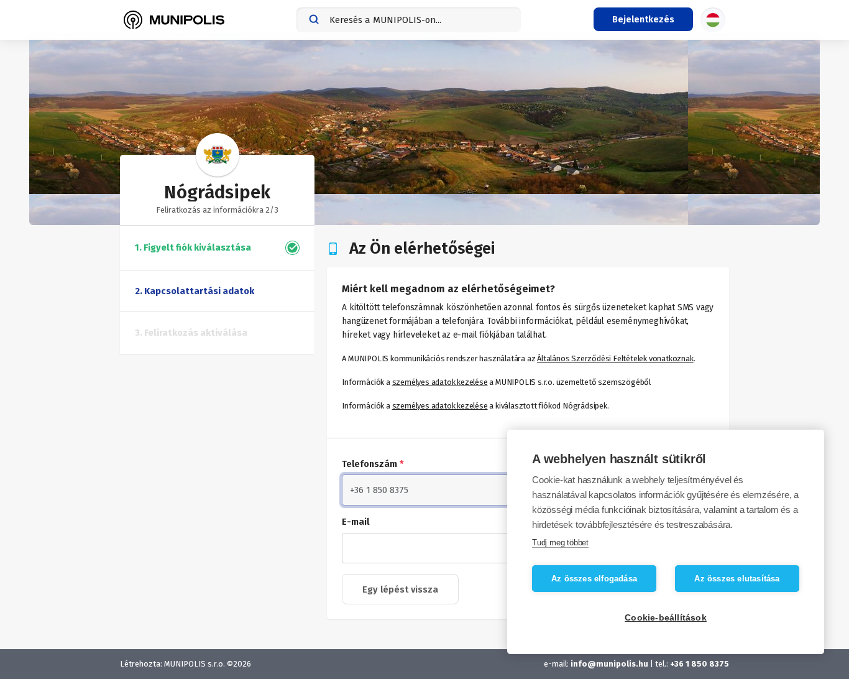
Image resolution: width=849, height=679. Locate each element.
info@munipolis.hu (609, 663)
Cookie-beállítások (666, 617)
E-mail (355, 521)
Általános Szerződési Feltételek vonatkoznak (615, 358)
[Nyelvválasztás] (712, 19)
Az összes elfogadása (594, 578)
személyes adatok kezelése (440, 382)
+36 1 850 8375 (699, 663)
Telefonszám (373, 463)
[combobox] (408, 19)
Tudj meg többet (560, 542)
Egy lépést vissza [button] (400, 589)
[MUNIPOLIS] (174, 20)
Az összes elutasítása (736, 578)
